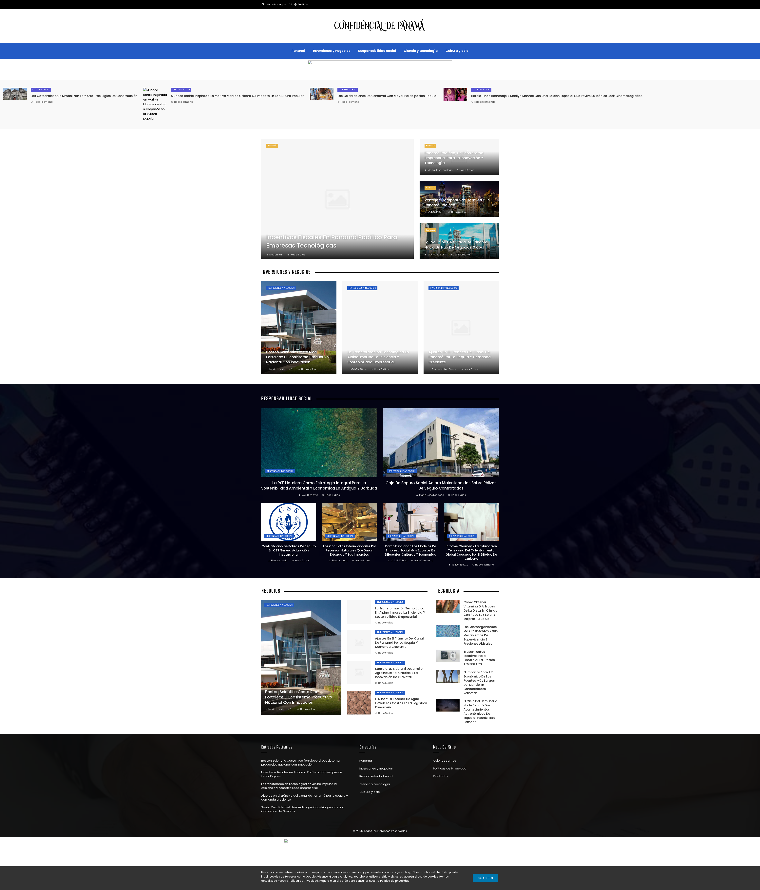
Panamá (272, 145)
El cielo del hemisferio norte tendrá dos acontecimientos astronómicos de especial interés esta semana (480, 711)
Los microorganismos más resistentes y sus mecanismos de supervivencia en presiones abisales (481, 635)
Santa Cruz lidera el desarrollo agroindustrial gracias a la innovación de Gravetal (399, 673)
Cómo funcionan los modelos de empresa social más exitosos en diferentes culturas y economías (410, 550)
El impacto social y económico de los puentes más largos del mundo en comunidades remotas (479, 682)
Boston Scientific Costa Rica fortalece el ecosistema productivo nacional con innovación (300, 762)
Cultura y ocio (40, 89)
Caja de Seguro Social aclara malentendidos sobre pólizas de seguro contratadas (441, 485)
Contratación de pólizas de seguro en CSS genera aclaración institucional (289, 550)
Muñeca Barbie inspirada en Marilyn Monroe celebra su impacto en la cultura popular (237, 96)
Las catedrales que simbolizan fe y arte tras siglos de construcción (84, 96)
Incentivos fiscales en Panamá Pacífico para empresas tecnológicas (301, 774)
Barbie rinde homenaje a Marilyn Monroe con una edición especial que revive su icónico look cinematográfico (556, 96)
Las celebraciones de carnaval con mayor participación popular (387, 96)
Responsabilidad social (280, 471)
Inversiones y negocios (281, 288)
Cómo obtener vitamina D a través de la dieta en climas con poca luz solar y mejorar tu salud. (480, 610)
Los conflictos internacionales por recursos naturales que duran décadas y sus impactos (349, 550)
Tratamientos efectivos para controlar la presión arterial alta (479, 658)
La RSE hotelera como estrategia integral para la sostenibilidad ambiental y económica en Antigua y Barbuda (319, 485)
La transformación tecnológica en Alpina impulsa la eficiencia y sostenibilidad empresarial (400, 612)
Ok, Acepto (485, 878)
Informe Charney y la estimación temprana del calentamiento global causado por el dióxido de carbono (471, 552)
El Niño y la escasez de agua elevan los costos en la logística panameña (401, 703)
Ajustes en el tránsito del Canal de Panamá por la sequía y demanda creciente (399, 642)
